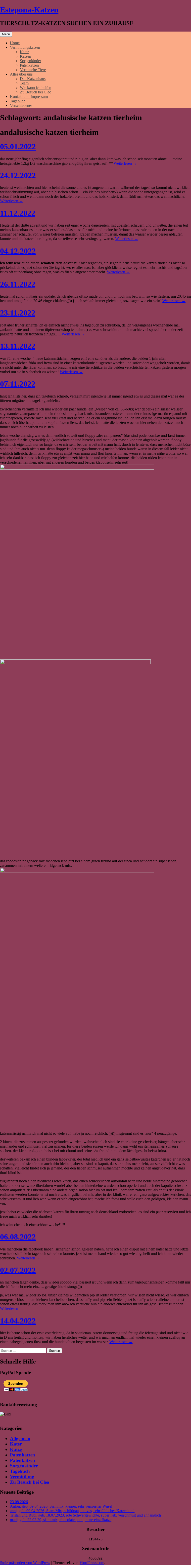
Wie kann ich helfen (35, 87)
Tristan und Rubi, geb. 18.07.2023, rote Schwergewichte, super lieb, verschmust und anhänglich (85, 1515)
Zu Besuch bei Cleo (35, 92)
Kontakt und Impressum (29, 96)
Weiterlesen (125, 163)
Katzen (25, 56)
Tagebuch (17, 101)
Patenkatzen (29, 65)
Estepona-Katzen (29, 9)
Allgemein (20, 1438)
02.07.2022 (18, 1270)
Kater (24, 52)
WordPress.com (92, 1563)
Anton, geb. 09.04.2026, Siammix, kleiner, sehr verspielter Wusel (61, 1506)
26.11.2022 (17, 284)
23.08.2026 (19, 1502)
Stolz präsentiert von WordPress (25, 1563)
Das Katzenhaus (33, 79)
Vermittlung (22, 1476)
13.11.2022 (17, 346)
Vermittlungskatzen (25, 47)
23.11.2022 (17, 312)
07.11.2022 (17, 383)
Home (15, 43)
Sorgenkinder (30, 61)
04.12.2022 (18, 250)
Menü (6, 34)
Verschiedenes (21, 105)
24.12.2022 (18, 175)
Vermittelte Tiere (33, 70)
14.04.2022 (18, 1320)
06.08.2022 (18, 1236)
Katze (16, 1449)
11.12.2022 (17, 213)
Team (24, 83)
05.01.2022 (18, 146)
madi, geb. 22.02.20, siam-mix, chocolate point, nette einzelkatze (60, 1520)
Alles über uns (21, 74)
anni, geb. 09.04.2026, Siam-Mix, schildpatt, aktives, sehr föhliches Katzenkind (72, 1511)
